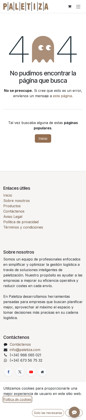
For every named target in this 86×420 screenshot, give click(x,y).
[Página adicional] (42, 371)
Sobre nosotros (16, 200)
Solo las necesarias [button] (48, 413)
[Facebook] (8, 371)
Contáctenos (13, 211)
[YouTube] (31, 371)
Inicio (43, 138)
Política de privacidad (21, 222)
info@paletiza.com (25, 349)
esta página (62, 96)
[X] (19, 371)
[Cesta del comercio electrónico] (69, 6)
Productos (12, 206)
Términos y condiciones (23, 227)
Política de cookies (17, 399)
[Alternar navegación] (78, 6)
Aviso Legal (12, 216)
